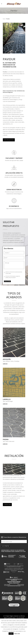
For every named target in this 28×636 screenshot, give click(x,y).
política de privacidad (10, 277)
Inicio (4, 18)
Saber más (5, 363)
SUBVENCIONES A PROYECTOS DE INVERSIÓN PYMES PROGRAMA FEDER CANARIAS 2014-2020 (13, 550)
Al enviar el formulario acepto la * (13, 276)
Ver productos (9, 140)
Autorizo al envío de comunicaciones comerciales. (14, 272)
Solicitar (7, 281)
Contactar (7, 504)
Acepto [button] (11, 633)
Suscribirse (5, 546)
